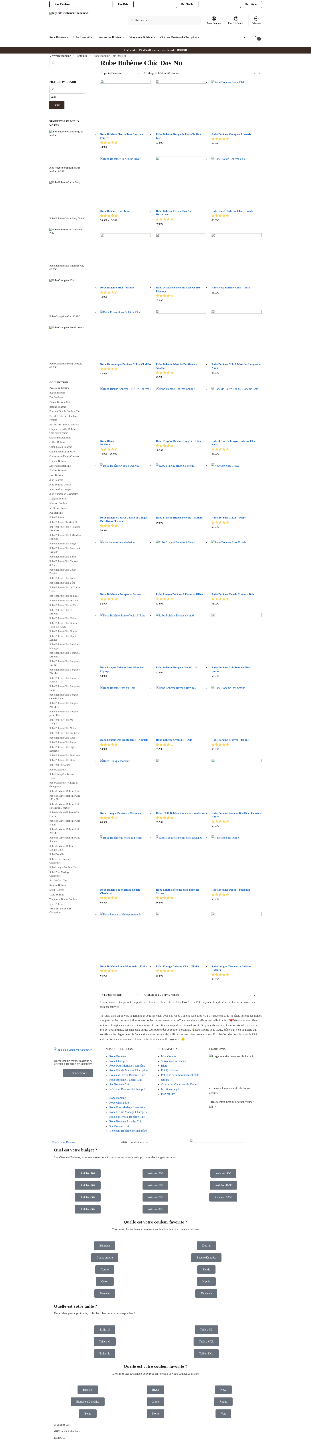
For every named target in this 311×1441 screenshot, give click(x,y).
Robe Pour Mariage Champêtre (127, 1065)
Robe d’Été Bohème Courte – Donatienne (180, 813)
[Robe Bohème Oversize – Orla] (181, 711)
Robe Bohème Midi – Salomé (117, 287)
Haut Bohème (56, 475)
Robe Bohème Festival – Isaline (230, 739)
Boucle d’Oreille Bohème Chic (127, 1075)
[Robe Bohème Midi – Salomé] (125, 258)
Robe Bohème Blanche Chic (63, 522)
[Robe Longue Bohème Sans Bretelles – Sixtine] (181, 860)
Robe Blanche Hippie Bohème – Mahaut (179, 517)
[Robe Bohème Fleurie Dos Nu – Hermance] (181, 182)
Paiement (256, 23)
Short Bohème (56, 890)
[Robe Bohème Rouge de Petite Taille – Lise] (181, 105)
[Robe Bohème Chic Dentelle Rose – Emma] (237, 638)
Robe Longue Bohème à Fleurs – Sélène (179, 594)
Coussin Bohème (57, 461)
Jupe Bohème (56, 480)
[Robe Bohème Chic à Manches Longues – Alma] (237, 335)
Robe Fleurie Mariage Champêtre (128, 1070)
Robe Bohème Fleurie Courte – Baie (233, 594)
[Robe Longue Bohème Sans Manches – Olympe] (125, 638)
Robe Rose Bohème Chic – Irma (231, 287)
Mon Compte (214, 23)
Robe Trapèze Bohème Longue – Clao (178, 441)
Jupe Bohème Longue (60, 489)
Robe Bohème (56, 517)
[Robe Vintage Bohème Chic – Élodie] (181, 937)
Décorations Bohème (60, 465)
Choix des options (125, 152)
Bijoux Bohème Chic (60, 402)
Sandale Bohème (57, 885)
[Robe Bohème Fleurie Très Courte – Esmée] (125, 105)
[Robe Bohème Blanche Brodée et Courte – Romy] (237, 784)
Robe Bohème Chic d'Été (62, 582)
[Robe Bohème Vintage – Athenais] (237, 105)
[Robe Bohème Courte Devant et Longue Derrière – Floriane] (125, 488)
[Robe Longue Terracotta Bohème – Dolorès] (237, 937)
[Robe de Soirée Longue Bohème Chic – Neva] (237, 412)
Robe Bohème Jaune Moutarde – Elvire (123, 966)
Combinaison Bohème (60, 447)
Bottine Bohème (57, 406)
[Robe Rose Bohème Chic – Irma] (237, 258)
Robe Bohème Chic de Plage (64, 596)
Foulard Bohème (57, 470)
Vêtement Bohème (60, 55)
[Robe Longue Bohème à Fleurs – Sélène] (181, 565)
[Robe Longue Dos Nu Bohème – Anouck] (125, 711)
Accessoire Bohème (59, 388)
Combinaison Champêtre (62, 451)
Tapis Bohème (56, 894)
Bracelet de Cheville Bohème (64, 424)
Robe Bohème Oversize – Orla (174, 739)
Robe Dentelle (56, 854)
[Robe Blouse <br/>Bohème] (125, 412)
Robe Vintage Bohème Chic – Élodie (177, 966)
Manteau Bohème (58, 503)
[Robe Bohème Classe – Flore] (237, 488)
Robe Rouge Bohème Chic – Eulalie (233, 211)
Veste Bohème (56, 904)
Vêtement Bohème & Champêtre (128, 1089)
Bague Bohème (57, 392)
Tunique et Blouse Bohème (63, 899)
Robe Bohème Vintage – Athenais (231, 134)
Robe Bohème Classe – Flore (229, 517)
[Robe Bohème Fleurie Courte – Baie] (237, 565)
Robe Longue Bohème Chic (63, 867)
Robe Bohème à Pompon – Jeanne (120, 594)
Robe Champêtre (57, 769)
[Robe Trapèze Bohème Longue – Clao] (181, 412)
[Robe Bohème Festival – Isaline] (237, 711)
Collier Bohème (57, 442)
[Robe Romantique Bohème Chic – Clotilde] (125, 335)
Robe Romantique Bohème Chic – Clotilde (125, 364)
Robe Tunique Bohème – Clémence (120, 813)
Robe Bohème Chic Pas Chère (64, 733)
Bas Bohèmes (56, 397)
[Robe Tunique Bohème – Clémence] (125, 784)
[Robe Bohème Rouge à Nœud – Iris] (181, 638)
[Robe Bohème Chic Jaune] (125, 182)
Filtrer (56, 104)
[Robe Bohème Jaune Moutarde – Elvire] (125, 937)
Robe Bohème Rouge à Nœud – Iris (177, 667)
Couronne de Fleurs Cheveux (64, 456)
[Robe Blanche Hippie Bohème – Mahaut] (181, 488)
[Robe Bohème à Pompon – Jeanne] (125, 565)
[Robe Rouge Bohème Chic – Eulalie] (237, 182)
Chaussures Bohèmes (60, 437)
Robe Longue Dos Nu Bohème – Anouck (124, 739)
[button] (109, 142)
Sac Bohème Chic (58, 880)
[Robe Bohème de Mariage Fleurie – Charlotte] (125, 860)
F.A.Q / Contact (236, 23)
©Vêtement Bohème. (64, 1142)
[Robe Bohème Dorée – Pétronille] (237, 860)
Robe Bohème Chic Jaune (115, 211)
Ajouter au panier (237, 831)
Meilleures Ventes (58, 508)
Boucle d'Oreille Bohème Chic (65, 411)
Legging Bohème (58, 498)
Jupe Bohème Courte (60, 484)
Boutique (82, 55)
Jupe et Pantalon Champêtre (63, 494)
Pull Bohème (56, 512)
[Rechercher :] (164, 20)
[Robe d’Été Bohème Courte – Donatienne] (181, 784)
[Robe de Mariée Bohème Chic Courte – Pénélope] (181, 258)
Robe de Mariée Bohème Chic (64, 791)
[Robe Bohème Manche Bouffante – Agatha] (181, 335)
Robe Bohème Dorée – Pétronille (231, 889)
